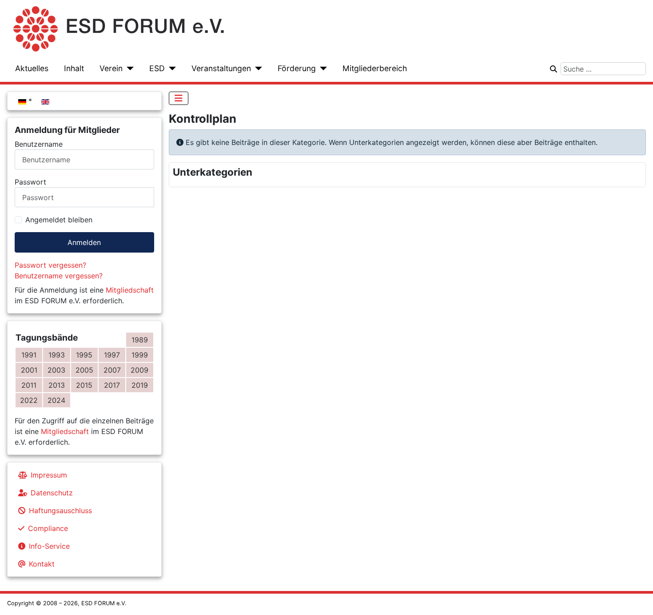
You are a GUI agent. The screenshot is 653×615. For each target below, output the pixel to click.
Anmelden (84, 242)
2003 (56, 370)
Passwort (30, 181)
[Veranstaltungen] (256, 68)
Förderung (297, 68)
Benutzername (39, 144)
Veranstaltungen (221, 68)
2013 (56, 385)
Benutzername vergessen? (59, 275)
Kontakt (42, 563)
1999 (139, 354)
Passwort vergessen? (50, 265)
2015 (84, 385)
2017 (112, 385)
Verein (111, 68)
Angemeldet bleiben (58, 219)
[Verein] (128, 68)
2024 (56, 400)
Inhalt (74, 68)
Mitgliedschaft (130, 289)
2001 (29, 370)
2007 (112, 370)
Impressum (49, 474)
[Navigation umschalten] (178, 98)
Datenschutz (52, 492)
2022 (29, 400)
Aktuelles (31, 68)
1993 (56, 354)
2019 (139, 385)
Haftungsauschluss (60, 510)
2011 (28, 385)
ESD (157, 68)
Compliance (48, 528)
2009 (139, 370)
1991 (28, 354)
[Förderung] (321, 68)
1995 (84, 354)
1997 (112, 354)
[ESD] (170, 68)
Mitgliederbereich (374, 68)
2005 (84, 370)
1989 (139, 339)
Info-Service (49, 546)
